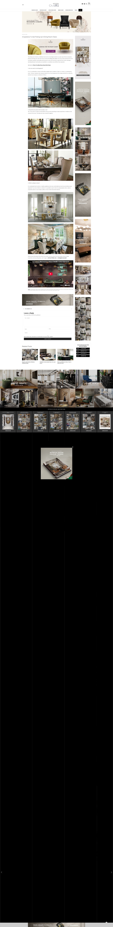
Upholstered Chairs (41, 290)
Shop (80, 10)
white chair (57, 290)
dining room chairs (59, 289)
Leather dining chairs (67, 289)
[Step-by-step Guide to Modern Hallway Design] (30, 354)
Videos (76, 10)
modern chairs (35, 290)
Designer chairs (43, 289)
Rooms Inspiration (69, 10)
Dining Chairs (60, 10)
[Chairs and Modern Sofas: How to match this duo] (65, 354)
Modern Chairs (35, 10)
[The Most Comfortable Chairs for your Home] (48, 354)
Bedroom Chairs (43, 10)
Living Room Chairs (52, 10)
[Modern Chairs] (53, 5)
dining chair (48, 289)
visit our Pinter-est (52, 257)
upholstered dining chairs (50, 290)
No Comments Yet (28, 308)
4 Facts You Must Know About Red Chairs (42, 65)
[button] (111, 872)
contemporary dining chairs (35, 289)
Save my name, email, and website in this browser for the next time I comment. (38, 336)
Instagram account (62, 257)
